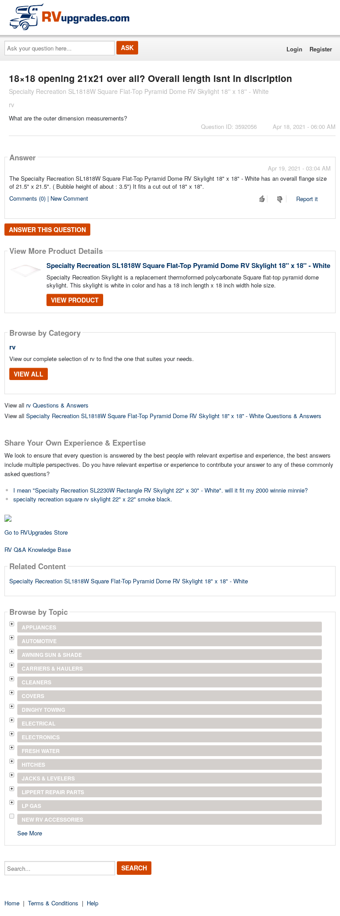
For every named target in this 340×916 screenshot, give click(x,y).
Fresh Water (41, 751)
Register (320, 49)
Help (92, 903)
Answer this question (47, 229)
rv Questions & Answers (57, 405)
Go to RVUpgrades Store (36, 532)
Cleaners (36, 682)
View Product (75, 299)
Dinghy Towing (43, 710)
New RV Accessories (52, 819)
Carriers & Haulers (52, 668)
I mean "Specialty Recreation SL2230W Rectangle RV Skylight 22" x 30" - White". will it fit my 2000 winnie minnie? (160, 490)
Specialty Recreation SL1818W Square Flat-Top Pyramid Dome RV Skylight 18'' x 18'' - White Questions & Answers (173, 415)
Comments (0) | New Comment (48, 198)
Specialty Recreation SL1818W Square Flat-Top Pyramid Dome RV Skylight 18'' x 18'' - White (188, 265)
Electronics (41, 737)
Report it (307, 199)
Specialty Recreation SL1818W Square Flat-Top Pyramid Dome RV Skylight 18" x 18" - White (128, 581)
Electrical (38, 723)
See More (29, 832)
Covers (33, 696)
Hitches (33, 765)
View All (28, 373)
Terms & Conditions (53, 903)
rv (12, 347)
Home (11, 903)
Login (294, 49)
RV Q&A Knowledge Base (37, 549)
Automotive (39, 641)
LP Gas (31, 806)
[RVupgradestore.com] (69, 16)
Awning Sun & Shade (52, 655)
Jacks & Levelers (48, 778)
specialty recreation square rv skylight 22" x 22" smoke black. (92, 499)
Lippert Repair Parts (53, 792)
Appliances (39, 627)
